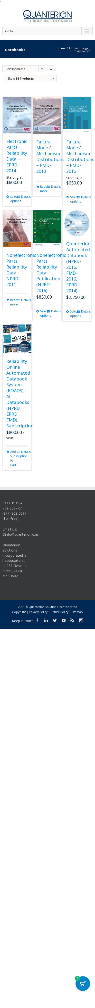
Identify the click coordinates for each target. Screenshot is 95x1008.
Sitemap (77, 612)
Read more (43, 188)
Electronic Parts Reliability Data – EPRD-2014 (16, 155)
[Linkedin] (46, 620)
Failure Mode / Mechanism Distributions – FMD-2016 (80, 156)
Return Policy (59, 612)
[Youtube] (64, 620)
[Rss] (72, 620)
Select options (13, 199)
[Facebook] (37, 620)
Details (24, 197)
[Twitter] (55, 620)
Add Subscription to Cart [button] (13, 458)
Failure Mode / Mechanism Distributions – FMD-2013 (50, 156)
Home (61, 48)
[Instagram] (81, 620)
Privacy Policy (38, 612)
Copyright (19, 612)
